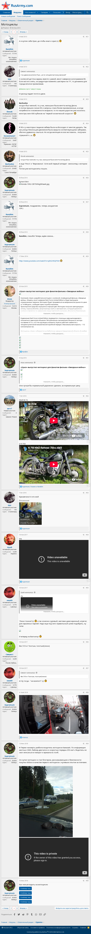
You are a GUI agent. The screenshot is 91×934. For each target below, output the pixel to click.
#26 (87, 178)
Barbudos (9, 164)
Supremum (10, 190)
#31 (87, 358)
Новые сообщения (8, 16)
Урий (9, 547)
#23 (87, 99)
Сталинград (12, 86)
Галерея (44, 12)
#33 (87, 493)
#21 (87, 37)
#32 (87, 396)
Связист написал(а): (28, 673)
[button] (37, 12)
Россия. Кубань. (11, 663)
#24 (87, 123)
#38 (87, 692)
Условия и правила (37, 927)
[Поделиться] (83, 36)
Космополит (9, 136)
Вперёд (22, 32)
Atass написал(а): (27, 362)
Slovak (9, 111)
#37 (87, 668)
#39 (87, 744)
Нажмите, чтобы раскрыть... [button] (53, 313)
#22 (87, 67)
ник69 (9, 600)
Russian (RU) (7, 927)
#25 (87, 152)
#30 (87, 286)
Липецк (14, 197)
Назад (6, 32)
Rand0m (9, 49)
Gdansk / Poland (11, 417)
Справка (75, 927)
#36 (87, 642)
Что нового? (30, 12)
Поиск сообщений (24, 16)
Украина (14, 554)
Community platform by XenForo (45, 932)
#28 (87, 232)
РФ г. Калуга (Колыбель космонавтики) (11, 60)
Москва (14, 308)
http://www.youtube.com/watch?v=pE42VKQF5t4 (39, 261)
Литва (14, 118)
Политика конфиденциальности (58, 927)
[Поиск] (87, 12)
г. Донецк (13, 607)
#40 (87, 881)
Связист (9, 654)
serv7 (9, 408)
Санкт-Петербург (11, 172)
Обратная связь (23, 927)
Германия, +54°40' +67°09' (10, 145)
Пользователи (59, 12)
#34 (87, 535)
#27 (87, 202)
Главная (6, 12)
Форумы (17, 12)
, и (32, 487)
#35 (87, 588)
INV (9, 79)
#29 (87, 256)
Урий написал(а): (27, 592)
